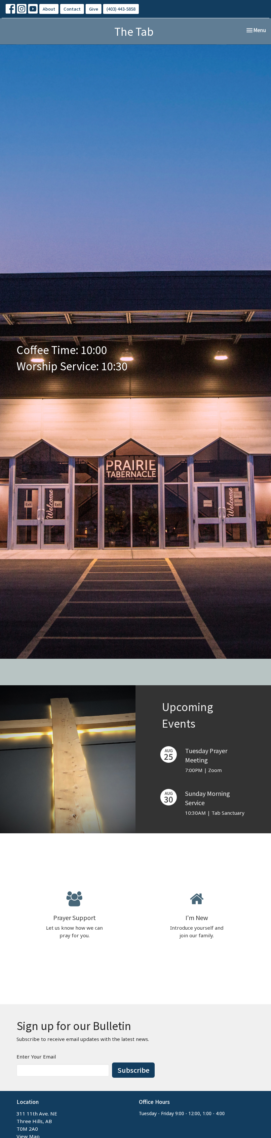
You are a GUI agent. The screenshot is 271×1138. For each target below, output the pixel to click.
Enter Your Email (36, 1056)
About (49, 9)
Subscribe (133, 1070)
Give (93, 9)
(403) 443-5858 (121, 9)
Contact (72, 9)
